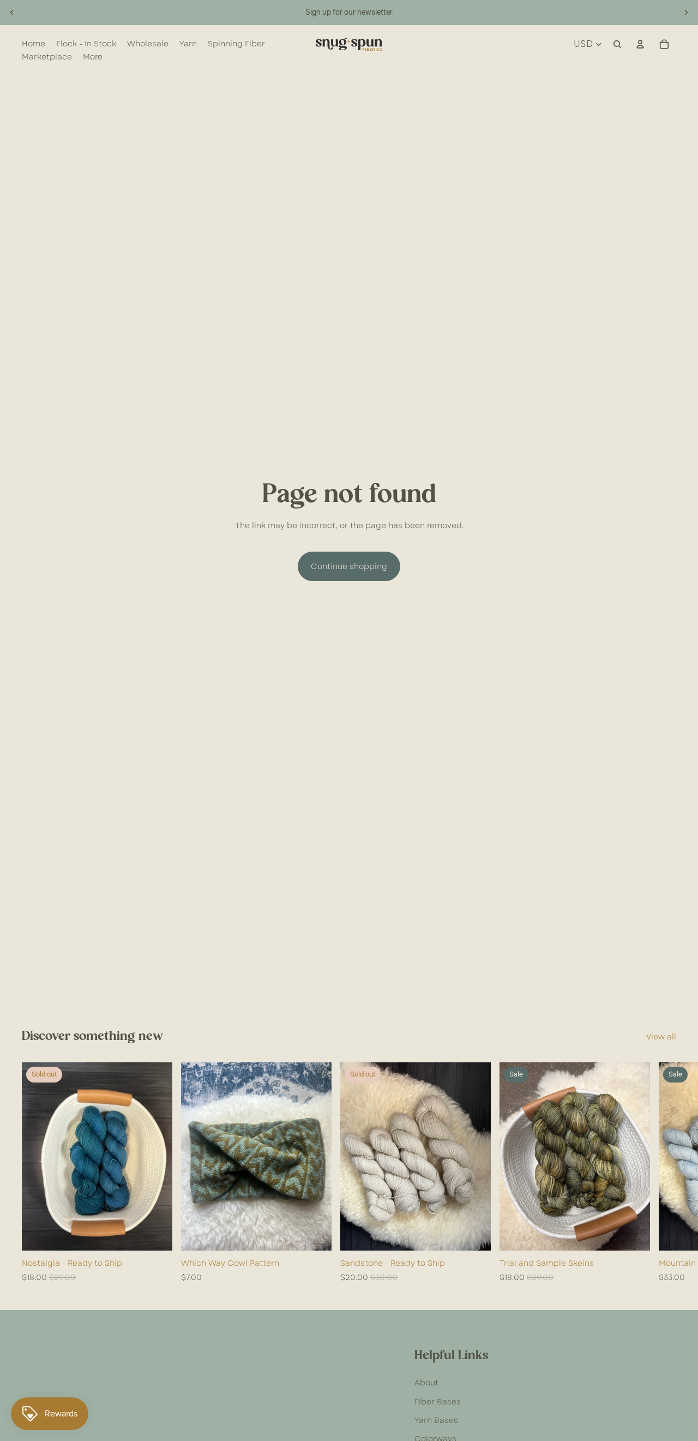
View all (661, 1036)
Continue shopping (349, 566)
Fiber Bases (437, 1401)
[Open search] (617, 44)
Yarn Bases (436, 1420)
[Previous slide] (12, 13)
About (426, 1382)
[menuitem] (92, 56)
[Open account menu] (640, 44)
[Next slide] (686, 13)
